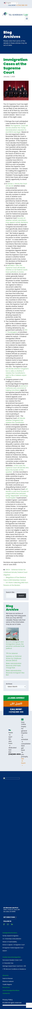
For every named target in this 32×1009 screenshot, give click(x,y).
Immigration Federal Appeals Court (13, 948)
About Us (6, 975)
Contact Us (6, 993)
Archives (9, 684)
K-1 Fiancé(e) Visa (8, 963)
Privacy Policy (8, 1000)
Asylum (5, 950)
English (8, 3)
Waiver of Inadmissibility (10, 942)
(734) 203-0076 (15, 754)
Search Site (10, 592)
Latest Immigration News (11, 990)
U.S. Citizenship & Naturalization (12, 938)
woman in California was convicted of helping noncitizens (17, 388)
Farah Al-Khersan (8, 978)
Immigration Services (10, 932)
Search (21, 595)
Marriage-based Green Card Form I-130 (14, 966)
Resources (6, 987)
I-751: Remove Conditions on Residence (14, 969)
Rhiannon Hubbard (8, 981)
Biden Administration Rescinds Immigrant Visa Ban (15, 673)
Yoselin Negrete (7, 984)
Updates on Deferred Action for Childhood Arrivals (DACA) (13, 658)
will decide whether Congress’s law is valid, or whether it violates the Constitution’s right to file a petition (17, 373)
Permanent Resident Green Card (12, 960)
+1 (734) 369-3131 (21, 5)
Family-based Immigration (10, 936)
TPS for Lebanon (12, 653)
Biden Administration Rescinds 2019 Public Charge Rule (13, 666)
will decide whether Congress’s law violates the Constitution (15, 420)
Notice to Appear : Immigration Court (14, 944)
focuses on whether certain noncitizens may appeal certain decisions (17, 220)
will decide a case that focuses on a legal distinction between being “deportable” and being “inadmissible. (17, 494)
